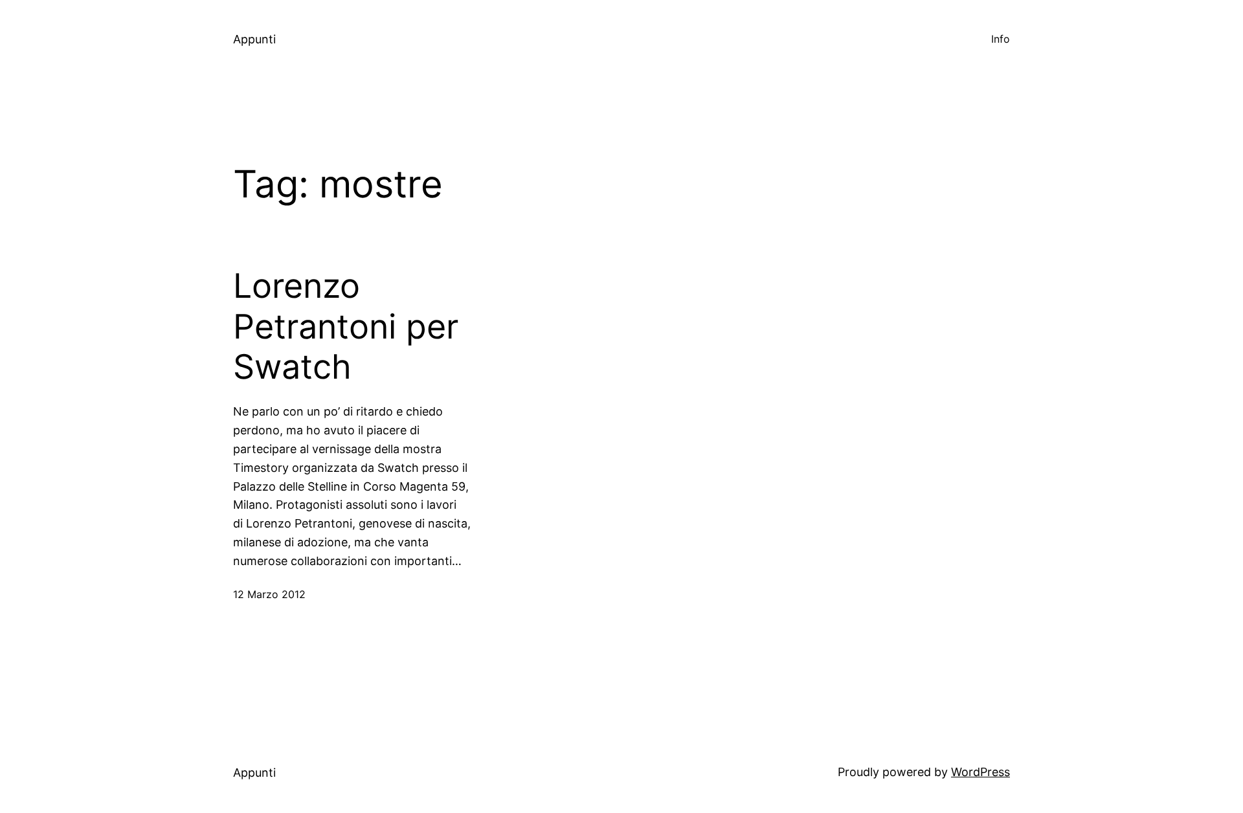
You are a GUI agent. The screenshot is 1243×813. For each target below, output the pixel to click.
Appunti (254, 39)
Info (1000, 38)
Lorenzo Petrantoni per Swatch (345, 326)
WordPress (980, 772)
